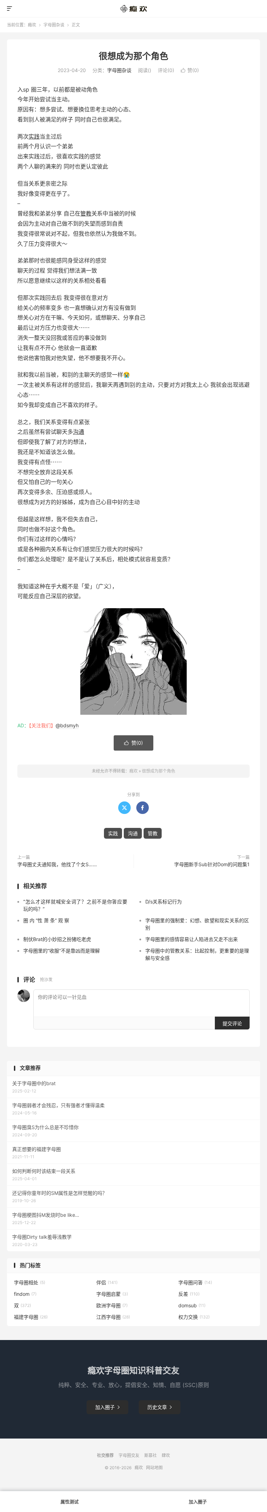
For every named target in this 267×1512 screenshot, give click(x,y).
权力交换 (194, 1317)
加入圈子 (107, 1407)
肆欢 (166, 1455)
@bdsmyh (67, 725)
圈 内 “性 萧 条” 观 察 (46, 920)
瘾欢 (32, 25)
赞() (190, 70)
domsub (191, 1305)
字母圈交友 (129, 1455)
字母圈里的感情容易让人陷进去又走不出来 (191, 939)
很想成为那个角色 (133, 56)
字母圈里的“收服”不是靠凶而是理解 (61, 951)
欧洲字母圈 (112, 1305)
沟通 (78, 431)
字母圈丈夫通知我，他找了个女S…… (57, 864)
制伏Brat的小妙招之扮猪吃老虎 (57, 939)
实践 (34, 136)
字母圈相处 (29, 1282)
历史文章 (159, 1407)
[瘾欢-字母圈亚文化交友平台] (134, 9)
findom (25, 1294)
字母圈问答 (195, 1282)
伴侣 (107, 1282)
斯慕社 (150, 1455)
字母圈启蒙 (112, 1294)
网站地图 (154, 1467)
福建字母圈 (31, 1317)
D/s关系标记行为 (163, 901)
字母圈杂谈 (53, 25)
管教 (85, 213)
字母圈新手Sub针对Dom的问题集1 (212, 864)
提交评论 (232, 1023)
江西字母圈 (113, 1317)
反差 (189, 1294)
